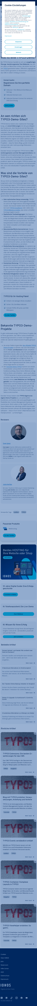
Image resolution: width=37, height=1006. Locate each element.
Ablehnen (18, 52)
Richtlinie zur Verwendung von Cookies (16, 22)
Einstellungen (27, 16)
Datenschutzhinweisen (11, 24)
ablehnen (15, 27)
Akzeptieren (20, 29)
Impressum (8, 36)
